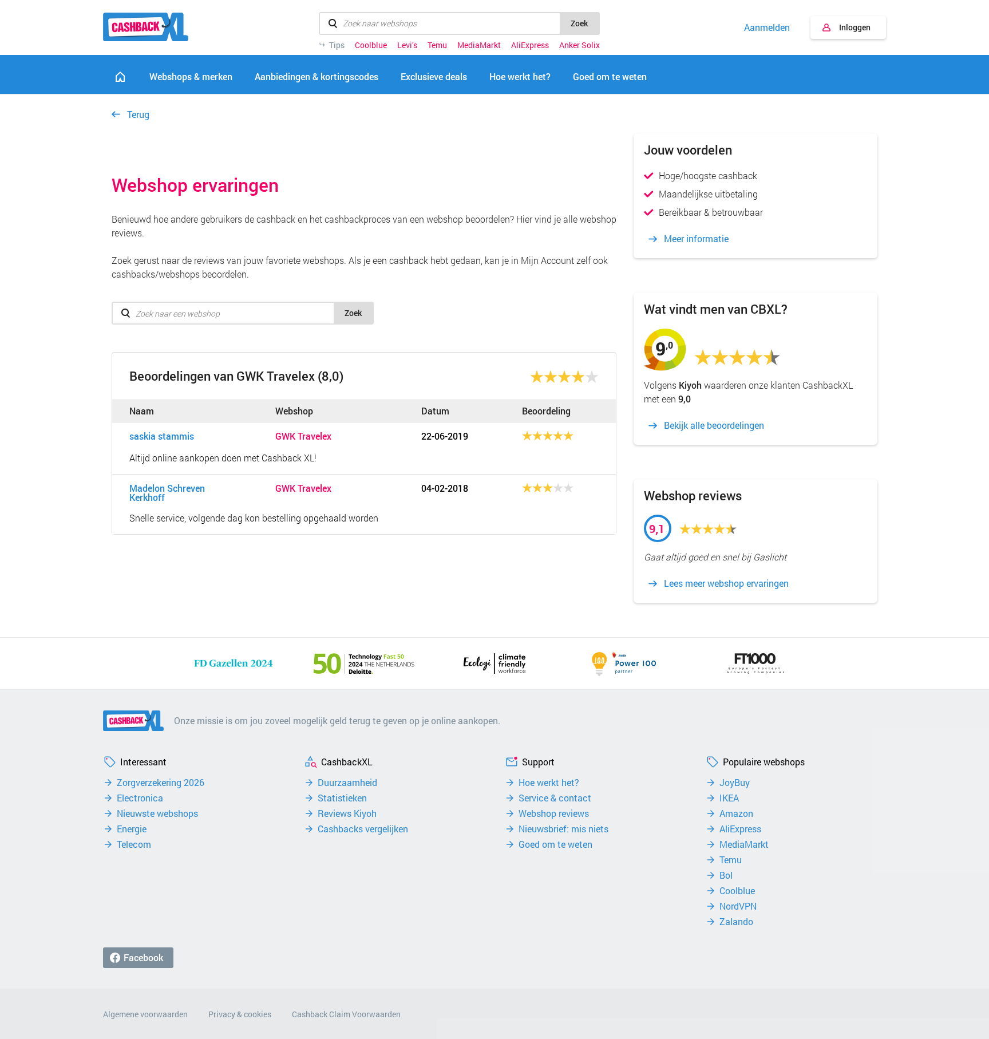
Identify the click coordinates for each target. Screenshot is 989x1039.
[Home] (120, 77)
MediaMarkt (479, 45)
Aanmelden (767, 27)
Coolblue (371, 45)
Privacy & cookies (239, 1014)
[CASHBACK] (145, 27)
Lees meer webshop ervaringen (726, 583)
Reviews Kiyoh (347, 813)
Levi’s (407, 45)
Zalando (736, 921)
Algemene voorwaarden (145, 1014)
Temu (437, 45)
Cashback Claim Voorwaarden (346, 1014)
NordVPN (738, 906)
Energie (132, 829)
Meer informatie (696, 238)
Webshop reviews (554, 813)
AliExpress (530, 45)
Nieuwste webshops (157, 813)
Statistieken (342, 798)
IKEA (729, 798)
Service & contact (555, 798)
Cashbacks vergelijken (363, 829)
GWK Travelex (303, 436)
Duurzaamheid (347, 782)
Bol (726, 875)
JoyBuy (734, 782)
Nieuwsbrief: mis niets (563, 829)
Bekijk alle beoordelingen (714, 425)
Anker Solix (579, 45)
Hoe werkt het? (549, 782)
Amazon (736, 813)
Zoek (579, 23)
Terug (138, 114)
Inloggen (855, 27)
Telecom (134, 844)
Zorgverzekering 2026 (160, 782)
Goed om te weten (555, 844)
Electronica (140, 798)
